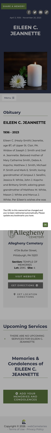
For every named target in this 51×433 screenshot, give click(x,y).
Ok (45, 225)
